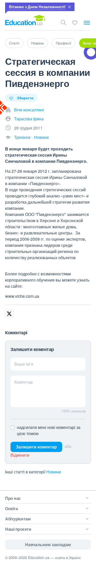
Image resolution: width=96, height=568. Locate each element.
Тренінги (22, 137)
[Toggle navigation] (87, 22)
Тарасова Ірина (29, 119)
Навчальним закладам (48, 544)
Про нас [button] (13, 498)
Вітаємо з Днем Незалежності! (37, 7)
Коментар (23, 382)
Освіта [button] (11, 508)
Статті (14, 43)
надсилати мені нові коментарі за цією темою (48, 430)
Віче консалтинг (29, 110)
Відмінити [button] (19, 455)
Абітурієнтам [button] (17, 519)
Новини (37, 43)
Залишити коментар (36, 447)
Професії (63, 43)
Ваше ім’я (23, 364)
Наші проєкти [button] (18, 529)
